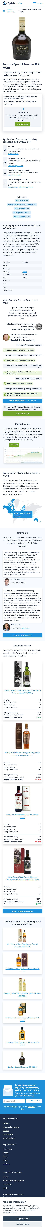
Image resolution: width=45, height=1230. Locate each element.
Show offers (22, 124)
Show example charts (15, 166)
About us (6, 1164)
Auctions (6, 1131)
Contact (5, 1177)
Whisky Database (10, 10)
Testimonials (7, 1149)
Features (6, 1123)
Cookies (5, 1188)
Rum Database (8, 1134)
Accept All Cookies (22, 1219)
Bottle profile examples (11, 1127)
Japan (24, 272)
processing (31, 1107)
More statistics (13, 154)
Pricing (5, 1156)
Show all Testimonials (22, 635)
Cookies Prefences (22, 1224)
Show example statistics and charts (20, 187)
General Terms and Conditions (13, 1180)
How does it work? (14, 175)
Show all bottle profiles (22, 911)
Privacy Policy (7, 1184)
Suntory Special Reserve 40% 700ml (22, 1067)
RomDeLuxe (25, 628)
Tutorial (5, 1153)
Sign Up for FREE (22, 413)
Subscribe (34, 1101)
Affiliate (5, 1160)
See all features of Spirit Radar (22, 401)
